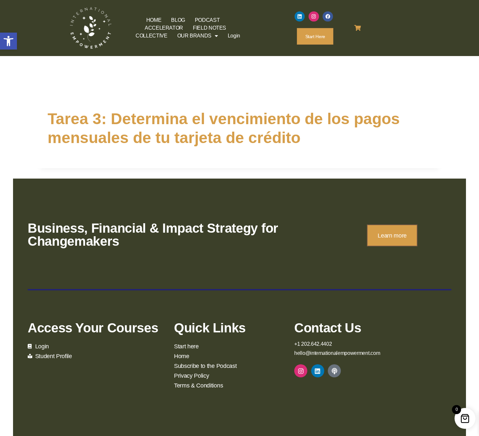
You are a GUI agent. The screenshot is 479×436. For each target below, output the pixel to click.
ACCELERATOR (164, 28)
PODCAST (207, 20)
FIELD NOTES (209, 28)
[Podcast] (334, 370)
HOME (154, 20)
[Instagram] (314, 16)
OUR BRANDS (194, 35)
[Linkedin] (300, 16)
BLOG (178, 20)
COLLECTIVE (151, 35)
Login (234, 35)
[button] (8, 41)
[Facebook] (328, 16)
